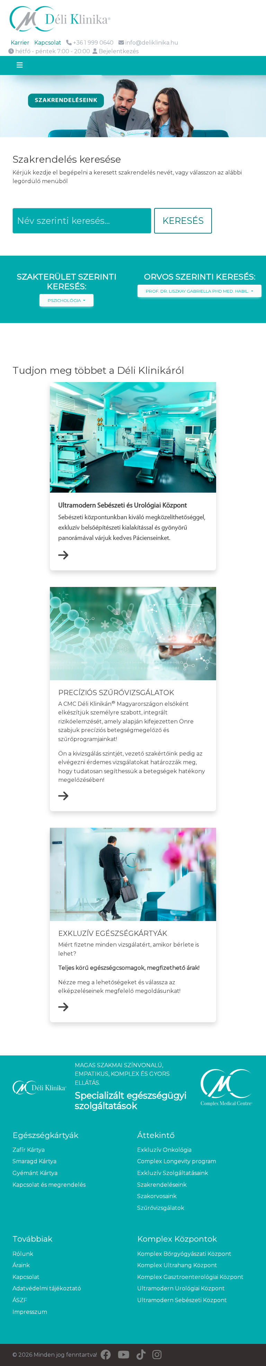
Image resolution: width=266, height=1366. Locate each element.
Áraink (21, 1265)
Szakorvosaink (157, 1196)
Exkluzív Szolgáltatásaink (172, 1173)
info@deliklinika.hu (151, 42)
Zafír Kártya (28, 1150)
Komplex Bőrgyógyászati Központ (184, 1254)
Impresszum (29, 1312)
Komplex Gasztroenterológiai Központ (190, 1277)
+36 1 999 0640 (93, 42)
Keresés (183, 220)
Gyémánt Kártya (34, 1173)
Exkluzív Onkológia (164, 1150)
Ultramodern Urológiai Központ (181, 1288)
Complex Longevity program (176, 1161)
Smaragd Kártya (34, 1161)
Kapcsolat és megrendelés (49, 1185)
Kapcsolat (47, 42)
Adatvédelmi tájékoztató (46, 1288)
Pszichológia (65, 300)
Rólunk (22, 1254)
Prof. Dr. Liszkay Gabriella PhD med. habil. (198, 291)
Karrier (20, 42)
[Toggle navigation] (25, 65)
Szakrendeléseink (162, 1185)
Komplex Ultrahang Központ (177, 1265)
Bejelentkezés (118, 51)
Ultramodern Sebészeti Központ (182, 1300)
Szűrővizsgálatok (160, 1208)
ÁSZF (19, 1300)
